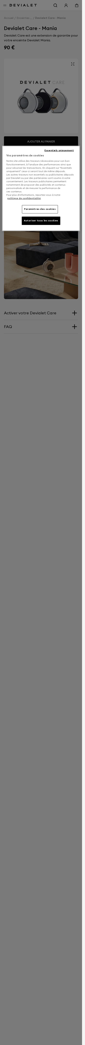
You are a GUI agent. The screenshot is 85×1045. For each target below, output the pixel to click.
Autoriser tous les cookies (41, 220)
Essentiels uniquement (59, 150)
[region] (41, 188)
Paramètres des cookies (40, 209)
